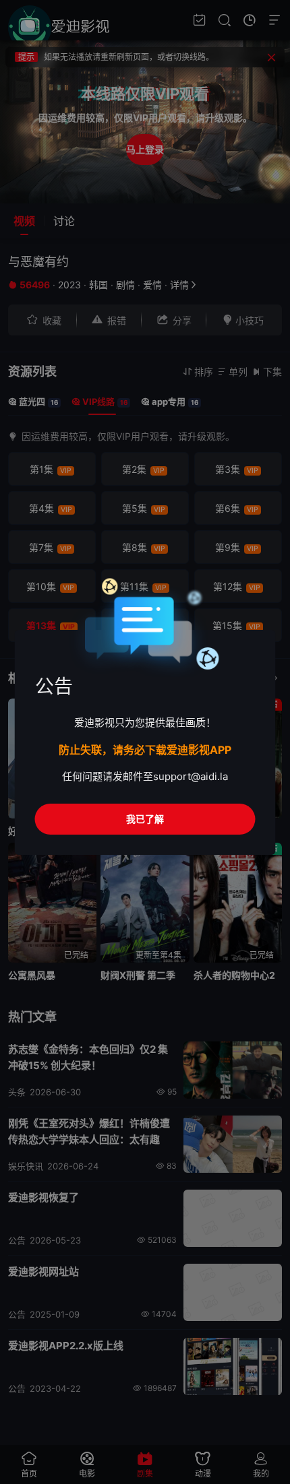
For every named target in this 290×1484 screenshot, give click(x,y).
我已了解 (145, 819)
